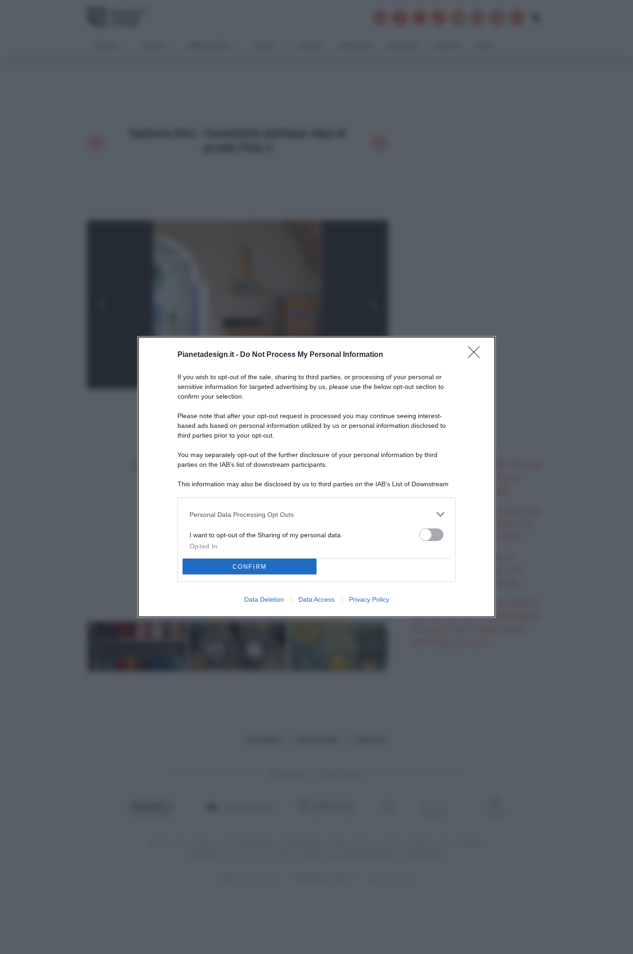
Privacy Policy (369, 599)
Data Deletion (264, 599)
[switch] (431, 534)
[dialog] (316, 477)
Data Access (316, 599)
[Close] (477, 355)
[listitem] (316, 514)
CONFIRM (250, 566)
